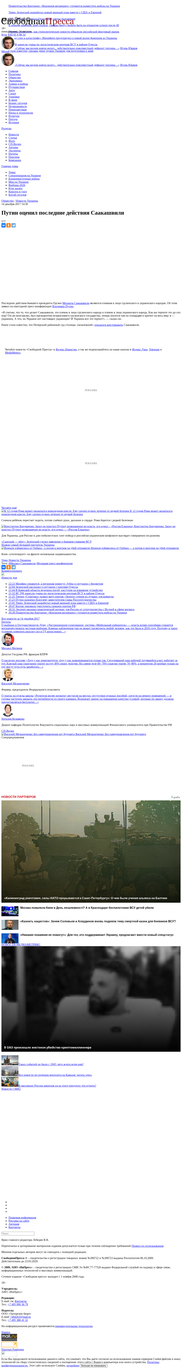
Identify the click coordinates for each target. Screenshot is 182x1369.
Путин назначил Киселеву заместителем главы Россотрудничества (52, 599)
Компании (15, 160)
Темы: (12, 172)
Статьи (13, 137)
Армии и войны (18, 83)
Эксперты (15, 150)
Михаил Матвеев (11, 648)
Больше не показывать (93, 1365)
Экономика (15, 80)
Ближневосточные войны (24, 178)
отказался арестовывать (108, 324)
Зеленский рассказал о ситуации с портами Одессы (43, 586)
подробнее (72, 1365)
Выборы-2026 (17, 185)
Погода (13, 119)
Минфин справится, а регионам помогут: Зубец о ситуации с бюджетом (56, 583)
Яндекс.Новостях (66, 349)
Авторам (14, 1224)
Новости (14, 134)
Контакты (14, 1227)
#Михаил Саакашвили (22, 563)
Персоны (14, 156)
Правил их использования (147, 1245)
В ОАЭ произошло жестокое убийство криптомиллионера (47, 1047)
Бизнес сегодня (18, 103)
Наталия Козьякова (12, 718)
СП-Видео (15, 144)
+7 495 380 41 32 (18, 1320)
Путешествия (17, 87)
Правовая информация (22, 1217)
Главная (13, 71)
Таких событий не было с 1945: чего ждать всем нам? (51, 1064)
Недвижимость (18, 106)
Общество (15, 77)
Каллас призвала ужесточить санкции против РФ (42, 606)
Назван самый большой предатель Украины (28, 544)
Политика (15, 74)
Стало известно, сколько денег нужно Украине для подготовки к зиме (51, 50)
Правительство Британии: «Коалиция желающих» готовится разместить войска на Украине (64, 5)
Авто (12, 90)
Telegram (154, 349)
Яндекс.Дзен (140, 349)
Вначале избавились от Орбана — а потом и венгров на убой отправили (135, 548)
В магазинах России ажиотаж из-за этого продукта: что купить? (57, 1085)
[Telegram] (13, 225)
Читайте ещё (9, 507)
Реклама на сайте (19, 1220)
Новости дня (9, 577)
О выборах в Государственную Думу (23, 625)
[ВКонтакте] (3, 225)
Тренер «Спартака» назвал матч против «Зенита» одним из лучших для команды (61, 596)
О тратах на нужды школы (17, 695)
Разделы (6, 128)
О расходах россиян (13, 660)
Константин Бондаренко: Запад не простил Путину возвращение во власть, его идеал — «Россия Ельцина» (88, 528)
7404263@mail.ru (20, 1316)
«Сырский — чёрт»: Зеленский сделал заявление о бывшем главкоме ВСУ (46, 541)
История (14, 122)
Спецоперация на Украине (25, 175)
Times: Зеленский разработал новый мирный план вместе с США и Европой (55, 12)
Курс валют (16, 188)
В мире (13, 99)
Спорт (12, 93)
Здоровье (14, 96)
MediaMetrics (12, 352)
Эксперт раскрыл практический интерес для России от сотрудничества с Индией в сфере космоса (71, 609)
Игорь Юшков (128, 48)
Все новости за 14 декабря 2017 (20, 618)
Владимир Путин (62, 306)
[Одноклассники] (8, 225)
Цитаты (13, 153)
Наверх (5, 1332)
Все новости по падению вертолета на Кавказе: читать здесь (55, 1074)
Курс (4, 34)
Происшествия (17, 109)
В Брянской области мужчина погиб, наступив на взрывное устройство (56, 590)
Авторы (13, 147)
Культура (14, 115)
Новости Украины (27, 200)
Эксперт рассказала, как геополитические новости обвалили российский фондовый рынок (64, 31)
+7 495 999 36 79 (18, 1304)
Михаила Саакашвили (75, 303)
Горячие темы (9, 166)
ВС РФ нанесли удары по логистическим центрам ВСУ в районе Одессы (57, 593)
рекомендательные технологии (74, 1326)
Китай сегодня (17, 194)
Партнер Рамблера (12, 1349)
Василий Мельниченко (15, 683)
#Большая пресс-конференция (54, 563)
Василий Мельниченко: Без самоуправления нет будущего (111, 734)
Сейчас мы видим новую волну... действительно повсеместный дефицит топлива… (67, 48)
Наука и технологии (21, 112)
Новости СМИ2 (11, 1088)
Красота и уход (18, 191)
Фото (12, 140)
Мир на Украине (19, 181)
